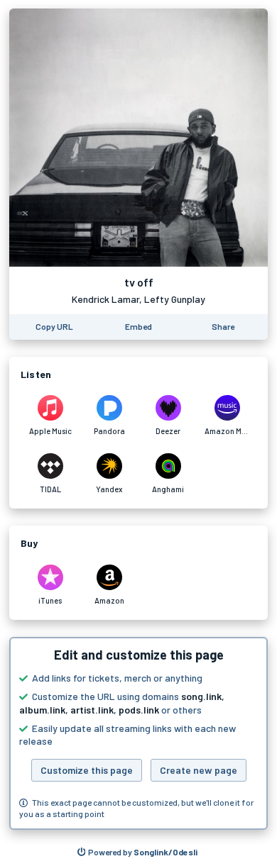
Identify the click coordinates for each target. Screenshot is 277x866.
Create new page (198, 770)
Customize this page (86, 770)
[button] (138, 733)
